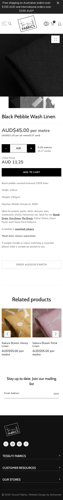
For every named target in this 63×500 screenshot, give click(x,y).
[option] (31, 65)
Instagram (5, 443)
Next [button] (55, 334)
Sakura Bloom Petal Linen (44, 345)
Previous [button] (7, 334)
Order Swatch (31, 264)
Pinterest (19, 443)
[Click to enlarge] (55, 39)
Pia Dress (27, 218)
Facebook (26, 443)
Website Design (37, 494)
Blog (12, 443)
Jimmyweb (55, 494)
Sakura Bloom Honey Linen (15, 345)
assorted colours (24, 229)
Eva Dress (15, 218)
